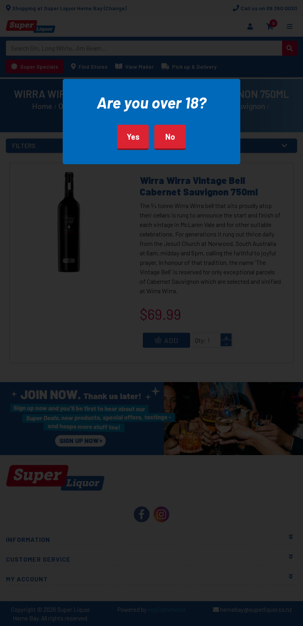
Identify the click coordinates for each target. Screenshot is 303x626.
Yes (133, 136)
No (170, 136)
